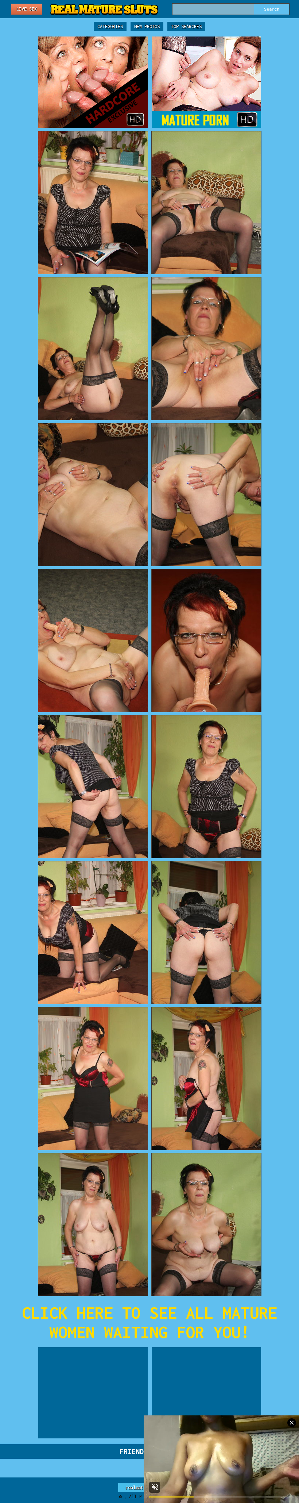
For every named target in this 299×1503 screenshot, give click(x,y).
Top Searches (186, 26)
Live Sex (26, 9)
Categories (110, 26)
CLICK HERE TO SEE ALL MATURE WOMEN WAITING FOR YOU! (149, 1322)
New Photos (147, 26)
